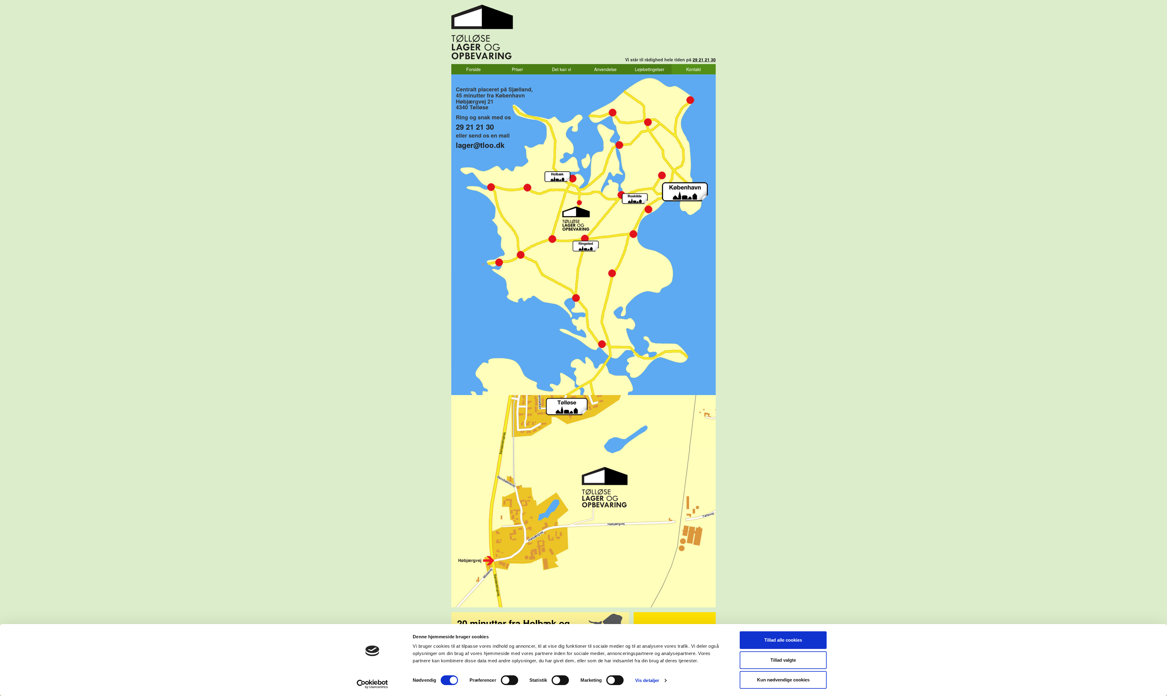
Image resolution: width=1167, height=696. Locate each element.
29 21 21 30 (704, 59)
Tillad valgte (783, 660)
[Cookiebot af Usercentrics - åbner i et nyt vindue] (372, 684)
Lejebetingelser (649, 69)
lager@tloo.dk (480, 145)
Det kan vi (561, 69)
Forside (473, 69)
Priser (517, 69)
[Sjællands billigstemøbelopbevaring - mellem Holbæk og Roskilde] (482, 32)
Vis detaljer (647, 680)
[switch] (509, 680)
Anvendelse (605, 69)
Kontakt (693, 69)
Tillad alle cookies (783, 640)
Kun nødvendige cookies (783, 679)
